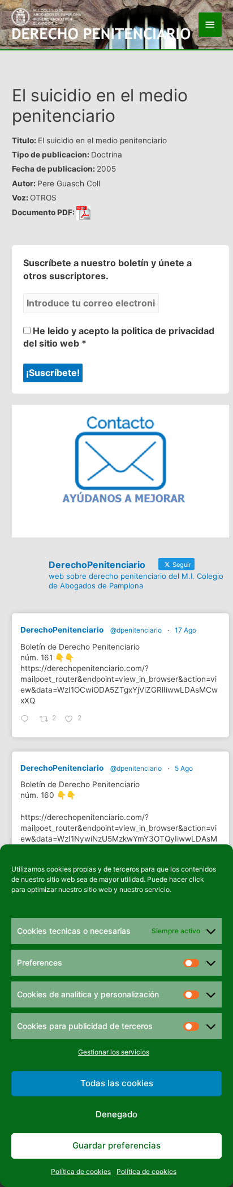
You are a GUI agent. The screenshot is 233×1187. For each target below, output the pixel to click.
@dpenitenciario (136, 630)
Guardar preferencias (116, 1145)
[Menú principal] (210, 24)
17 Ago (185, 630)
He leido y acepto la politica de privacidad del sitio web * (118, 337)
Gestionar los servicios (113, 1052)
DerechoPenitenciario (61, 629)
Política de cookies (81, 1171)
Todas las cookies (116, 1083)
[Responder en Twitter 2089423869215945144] (27, 719)
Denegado (116, 1114)
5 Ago (184, 768)
